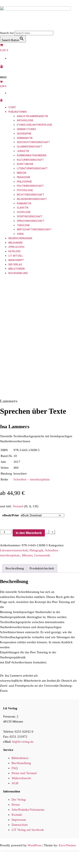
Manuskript (16, 260)
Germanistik (25, 138)
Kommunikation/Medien (31, 155)
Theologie (23, 225)
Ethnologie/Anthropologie (34, 124)
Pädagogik (23, 177)
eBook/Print (10, 515)
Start (12, 107)
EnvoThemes (67, 845)
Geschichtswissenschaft (33, 142)
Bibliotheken (16, 268)
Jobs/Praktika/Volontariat (28, 809)
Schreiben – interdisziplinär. (31, 479)
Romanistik (24, 203)
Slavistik (22, 207)
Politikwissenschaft (30, 185)
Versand (18, 506)
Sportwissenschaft (30, 216)
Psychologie (25, 190)
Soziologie (24, 212)
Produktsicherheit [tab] (41, 568)
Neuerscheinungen (20, 238)
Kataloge (14, 251)
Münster (27, 555)
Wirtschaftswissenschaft (34, 229)
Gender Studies (26, 129)
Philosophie (24, 181)
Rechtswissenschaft (30, 194)
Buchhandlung (18, 273)
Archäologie (25, 120)
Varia (20, 233)
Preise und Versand (24, 773)
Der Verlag (15, 264)
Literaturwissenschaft (32, 168)
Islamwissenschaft (29, 146)
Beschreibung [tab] (14, 568)
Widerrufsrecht (21, 778)
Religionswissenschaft (32, 199)
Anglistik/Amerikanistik (32, 116)
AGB (15, 783)
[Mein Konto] (1, 66)
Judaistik (23, 151)
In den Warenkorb (29, 533)
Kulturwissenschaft (30, 159)
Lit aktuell (15, 255)
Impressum (19, 819)
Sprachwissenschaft (30, 220)
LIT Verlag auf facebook (28, 829)
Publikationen (17, 111)
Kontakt (17, 814)
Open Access (16, 246)
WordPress (35, 845)
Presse (16, 804)
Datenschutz (20, 824)
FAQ (15, 768)
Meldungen (15, 242)
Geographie (24, 133)
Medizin (21, 172)
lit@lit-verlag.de (22, 741)
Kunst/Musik (25, 164)
